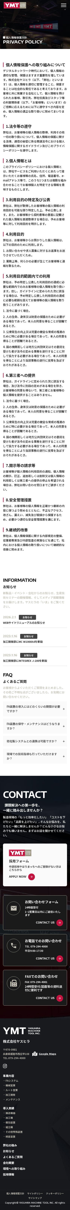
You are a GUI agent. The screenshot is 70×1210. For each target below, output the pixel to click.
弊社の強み (10, 1145)
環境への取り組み (14, 1168)
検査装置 (10, 1136)
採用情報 (8, 1174)
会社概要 (8, 1162)
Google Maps (47, 1054)
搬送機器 (10, 1113)
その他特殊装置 (14, 1132)
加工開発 (10, 1094)
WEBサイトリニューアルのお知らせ (24, 622)
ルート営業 (12, 1090)
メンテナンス (13, 1099)
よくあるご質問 (13, 1156)
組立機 (9, 1127)
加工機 (9, 1117)
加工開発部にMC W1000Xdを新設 (23, 641)
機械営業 (10, 1085)
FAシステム (12, 1080)
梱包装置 (10, 1122)
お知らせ (8, 1151)
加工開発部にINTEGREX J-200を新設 (25, 660)
